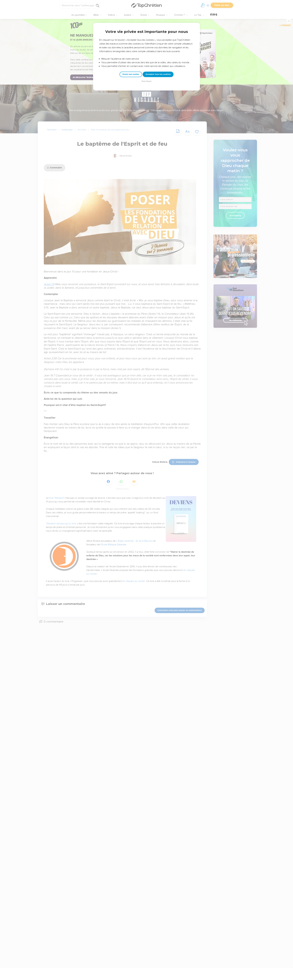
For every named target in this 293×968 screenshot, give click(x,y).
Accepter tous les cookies (158, 74)
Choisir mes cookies (130, 74)
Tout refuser (146, 81)
